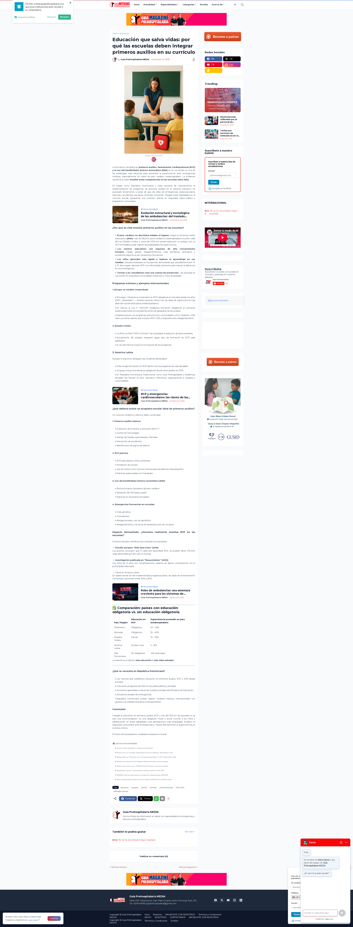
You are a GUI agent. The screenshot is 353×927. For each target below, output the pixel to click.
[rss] (213, 70)
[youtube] (228, 900)
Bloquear (51, 16)
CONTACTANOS (177, 917)
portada (153, 787)
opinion (144, 787)
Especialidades (169, 4)
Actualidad (149, 4)
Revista (204, 4)
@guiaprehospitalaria (218, 300)
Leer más (32, 920)
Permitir (64, 16)
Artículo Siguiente (187, 867)
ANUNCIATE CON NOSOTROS (180, 914)
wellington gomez (120, 791)
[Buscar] (241, 4)
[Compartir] (192, 59)
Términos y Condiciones (156, 921)
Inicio (137, 4)
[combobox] (296, 897)
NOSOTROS (160, 917)
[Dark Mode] (236, 4)
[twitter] (221, 900)
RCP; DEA (180, 787)
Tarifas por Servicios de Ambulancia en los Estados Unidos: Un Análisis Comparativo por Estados (230, 133)
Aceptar (54, 918)
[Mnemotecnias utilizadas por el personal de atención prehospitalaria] (211, 120)
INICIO (148, 917)
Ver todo (189, 832)
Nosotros (157, 914)
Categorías (188, 4)
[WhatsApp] (156, 798)
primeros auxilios (166, 787)
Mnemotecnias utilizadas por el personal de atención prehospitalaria (228, 119)
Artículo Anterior (119, 867)
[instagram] (234, 900)
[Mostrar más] (168, 798)
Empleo (174, 921)
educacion (124, 33)
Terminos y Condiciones (209, 914)
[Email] (162, 798)
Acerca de (217, 4)
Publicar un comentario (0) (154, 856)
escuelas (135, 787)
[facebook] (215, 900)
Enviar (214, 182)
